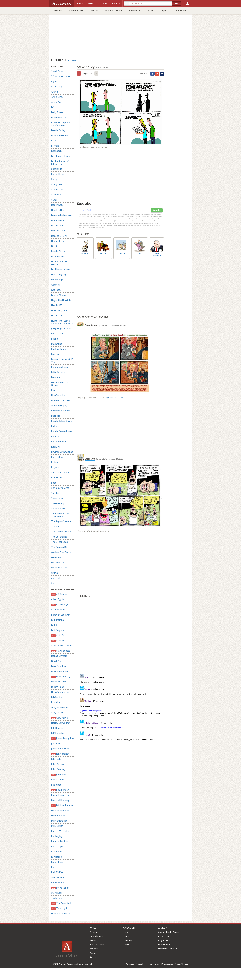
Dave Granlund (59, 666)
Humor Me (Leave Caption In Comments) (63, 322)
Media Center (164, 944)
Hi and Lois (57, 315)
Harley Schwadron (60, 722)
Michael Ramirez (63, 805)
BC (52, 107)
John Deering (58, 769)
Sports (165, 10)
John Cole (56, 758)
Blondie (55, 145)
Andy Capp (56, 86)
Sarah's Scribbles (60, 472)
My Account (163, 936)
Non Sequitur (58, 395)
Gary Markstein (59, 707)
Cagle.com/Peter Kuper (114, 397)
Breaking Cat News (61, 156)
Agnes (54, 81)
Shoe (53, 482)
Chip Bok (59, 635)
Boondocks (56, 150)
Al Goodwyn (60, 604)
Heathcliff (56, 305)
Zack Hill (55, 577)
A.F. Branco (59, 594)
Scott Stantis (57, 877)
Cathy (54, 179)
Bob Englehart (58, 630)
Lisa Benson (60, 789)
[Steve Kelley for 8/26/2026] (79, 73)
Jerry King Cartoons (61, 328)
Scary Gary (56, 477)
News (126, 932)
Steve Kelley (60, 887)
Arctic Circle (57, 96)
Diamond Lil (57, 220)
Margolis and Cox (60, 795)
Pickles (55, 426)
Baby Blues (57, 112)
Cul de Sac (56, 194)
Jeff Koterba (57, 733)
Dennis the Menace (61, 215)
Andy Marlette (58, 609)
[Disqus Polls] (120, 633)
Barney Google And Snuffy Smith (61, 124)
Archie (54, 91)
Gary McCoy (57, 712)
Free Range (57, 279)
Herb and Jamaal (60, 310)
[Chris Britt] (80, 457)
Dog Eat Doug (58, 230)
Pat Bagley (56, 836)
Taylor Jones (57, 898)
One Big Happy (59, 405)
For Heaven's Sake (60, 269)
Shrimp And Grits (60, 487)
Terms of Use (155, 964)
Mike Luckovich (59, 820)
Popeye (55, 436)
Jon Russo (59, 774)
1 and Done (57, 71)
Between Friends (60, 135)
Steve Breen (57, 882)
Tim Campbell (61, 903)
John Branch (60, 753)
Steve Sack (56, 892)
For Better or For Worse (59, 263)
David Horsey (61, 676)
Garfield (55, 284)
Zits (53, 583)
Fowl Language (59, 274)
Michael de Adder (60, 810)
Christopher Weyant (61, 645)
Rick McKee (57, 872)
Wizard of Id (57, 562)
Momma (55, 377)
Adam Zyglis (57, 599)
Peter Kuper (57, 846)
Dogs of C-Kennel (60, 235)
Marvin (55, 354)
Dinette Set (57, 225)
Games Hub (181, 10)
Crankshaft (57, 189)
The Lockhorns (59, 536)
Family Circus (58, 251)
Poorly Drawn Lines (61, 431)
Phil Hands (57, 851)
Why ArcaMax (164, 940)
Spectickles (57, 498)
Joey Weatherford (60, 748)
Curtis (54, 199)
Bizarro (55, 140)
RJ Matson (56, 856)
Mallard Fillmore (60, 349)
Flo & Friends (58, 256)
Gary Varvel (60, 717)
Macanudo (56, 343)
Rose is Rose (57, 457)
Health (94, 10)
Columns (128, 940)
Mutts (54, 390)
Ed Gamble (56, 697)
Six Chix (55, 493)
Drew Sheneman (60, 691)
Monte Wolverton (60, 831)
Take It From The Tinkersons (60, 515)
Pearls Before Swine (62, 420)
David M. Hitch (58, 681)
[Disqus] (120, 707)
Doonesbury (57, 240)
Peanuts (55, 415)
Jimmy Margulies (63, 738)
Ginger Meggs (58, 294)
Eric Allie (55, 702)
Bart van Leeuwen (60, 614)
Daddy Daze (57, 204)
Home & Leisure (113, 10)
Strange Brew (58, 508)
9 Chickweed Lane (60, 76)
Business (58, 10)
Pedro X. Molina (59, 841)
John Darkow (58, 764)
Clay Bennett (61, 650)
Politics (151, 10)
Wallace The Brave (61, 552)
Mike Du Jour (58, 372)
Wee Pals (56, 557)
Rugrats (55, 467)
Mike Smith (57, 825)
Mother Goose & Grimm (59, 384)
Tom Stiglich (60, 908)
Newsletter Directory (167, 948)
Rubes (54, 462)
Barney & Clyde (59, 117)
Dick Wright (57, 686)
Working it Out (59, 567)
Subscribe (157, 210)
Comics (127, 936)
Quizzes (127, 944)
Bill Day (55, 625)
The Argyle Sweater (61, 521)
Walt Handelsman (60, 913)
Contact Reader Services (169, 932)
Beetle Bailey (58, 130)
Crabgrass (56, 184)
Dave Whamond (59, 671)
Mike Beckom (58, 815)
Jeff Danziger (58, 728)
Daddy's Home (58, 210)
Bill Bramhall (58, 619)
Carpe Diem (57, 174)
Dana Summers (59, 655)
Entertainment (76, 10)
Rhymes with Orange (62, 451)
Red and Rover (58, 441)
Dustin (54, 246)
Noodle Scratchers (60, 400)
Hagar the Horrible (61, 300)
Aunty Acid (56, 102)
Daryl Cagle (57, 661)
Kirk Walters (57, 779)
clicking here (100, 227)
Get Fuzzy (56, 289)
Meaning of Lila (59, 366)
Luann (54, 338)
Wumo (54, 572)
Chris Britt (59, 640)
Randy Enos (57, 861)
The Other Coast (59, 541)
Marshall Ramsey (60, 800)
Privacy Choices (181, 964)
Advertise (130, 964)
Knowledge (134, 10)
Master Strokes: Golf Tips (62, 361)
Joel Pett (55, 743)
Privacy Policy (141, 964)
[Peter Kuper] (80, 324)
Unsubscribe (167, 964)
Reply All (55, 446)
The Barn (56, 526)
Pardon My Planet (60, 410)
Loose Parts (57, 333)
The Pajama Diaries (61, 547)
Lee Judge (56, 784)
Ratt (53, 867)
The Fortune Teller (61, 531)
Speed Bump (57, 503)
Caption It (56, 168)
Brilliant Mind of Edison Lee (60, 163)
